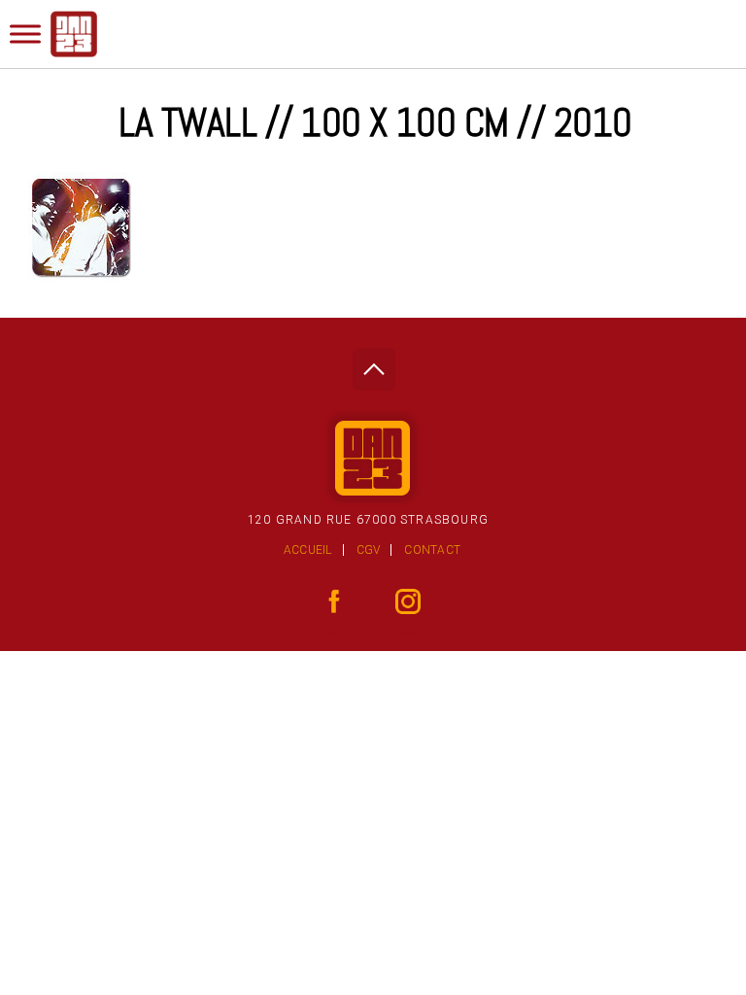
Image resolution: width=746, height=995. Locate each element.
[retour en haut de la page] (373, 364)
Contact (432, 550)
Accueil (308, 550)
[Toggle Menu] (25, 33)
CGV (368, 550)
